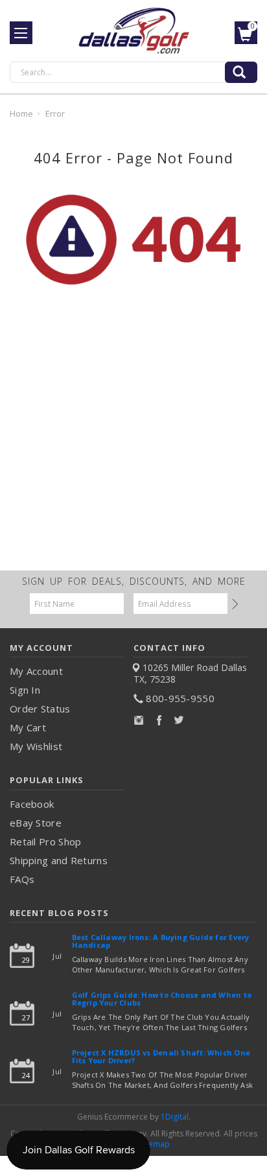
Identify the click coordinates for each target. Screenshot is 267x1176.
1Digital (175, 1116)
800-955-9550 (180, 698)
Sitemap (155, 1143)
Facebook (32, 803)
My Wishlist (36, 746)
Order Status (40, 708)
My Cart (28, 727)
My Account (36, 670)
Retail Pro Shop (46, 841)
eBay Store (36, 822)
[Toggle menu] (21, 32)
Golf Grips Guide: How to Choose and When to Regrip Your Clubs (161, 999)
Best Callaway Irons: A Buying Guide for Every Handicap (161, 942)
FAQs (22, 879)
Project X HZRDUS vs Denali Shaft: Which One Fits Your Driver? (161, 1057)
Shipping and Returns (59, 860)
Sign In (25, 689)
